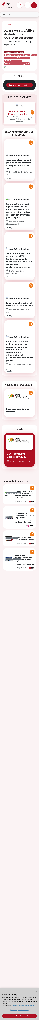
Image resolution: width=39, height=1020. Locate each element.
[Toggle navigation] (34, 5)
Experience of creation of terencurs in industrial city (19, 304)
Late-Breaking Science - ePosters (18, 410)
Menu (9, 14)
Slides (9, 178)
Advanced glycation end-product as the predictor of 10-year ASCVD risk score (19, 164)
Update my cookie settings (19, 1010)
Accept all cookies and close (20, 1016)
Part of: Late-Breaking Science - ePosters (21, 55)
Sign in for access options (20, 85)
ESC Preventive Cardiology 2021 (16, 455)
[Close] (36, 991)
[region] (19, 1004)
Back (10, 24)
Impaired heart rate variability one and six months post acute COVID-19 (24, 494)
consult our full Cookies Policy (23, 1005)
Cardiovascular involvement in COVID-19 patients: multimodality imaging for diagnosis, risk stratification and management (24, 519)
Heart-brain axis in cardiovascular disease (24, 538)
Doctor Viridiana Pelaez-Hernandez (17, 112)
